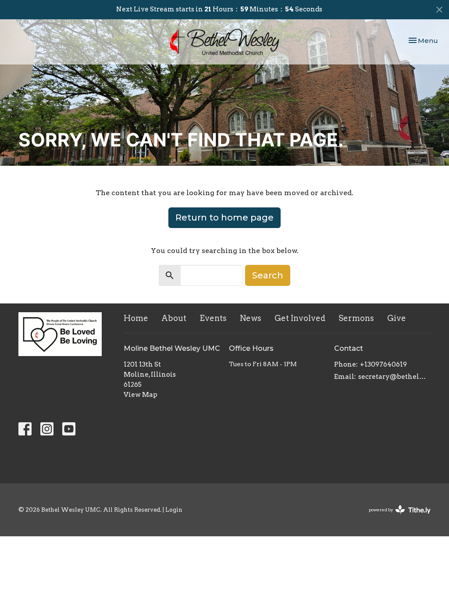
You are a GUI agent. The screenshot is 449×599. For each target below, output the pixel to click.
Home (136, 318)
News (250, 318)
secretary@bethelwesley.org (394, 377)
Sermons (356, 318)
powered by (395, 517)
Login (173, 509)
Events (213, 318)
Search (267, 275)
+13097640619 (383, 364)
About (173, 318)
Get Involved (299, 318)
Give (396, 318)
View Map (140, 395)
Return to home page (224, 217)
